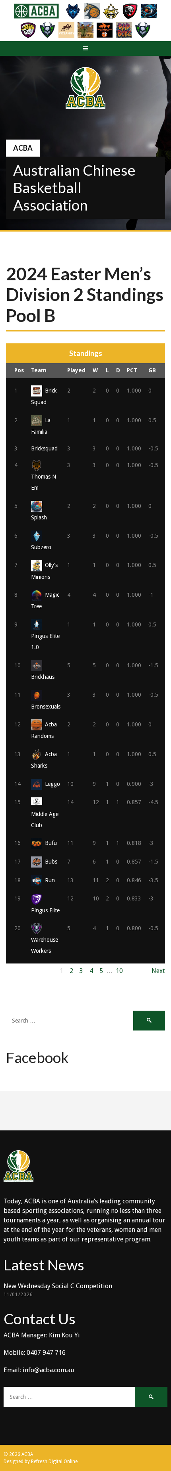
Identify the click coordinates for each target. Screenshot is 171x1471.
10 (119, 971)
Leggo (52, 784)
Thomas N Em (43, 482)
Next (158, 971)
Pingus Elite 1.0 (45, 641)
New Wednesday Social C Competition (58, 1286)
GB (152, 370)
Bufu (51, 843)
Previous (18, 971)
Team (39, 370)
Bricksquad (44, 448)
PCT (132, 370)
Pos (19, 370)
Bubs (51, 861)
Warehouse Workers (44, 945)
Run (50, 880)
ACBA (23, 148)
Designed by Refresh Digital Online (41, 1461)
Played (76, 370)
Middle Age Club (44, 819)
